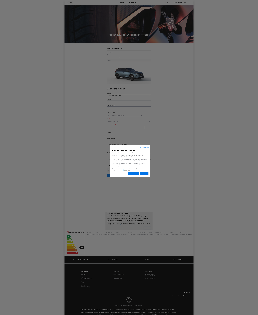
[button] (144, 147)
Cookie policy (127, 170)
